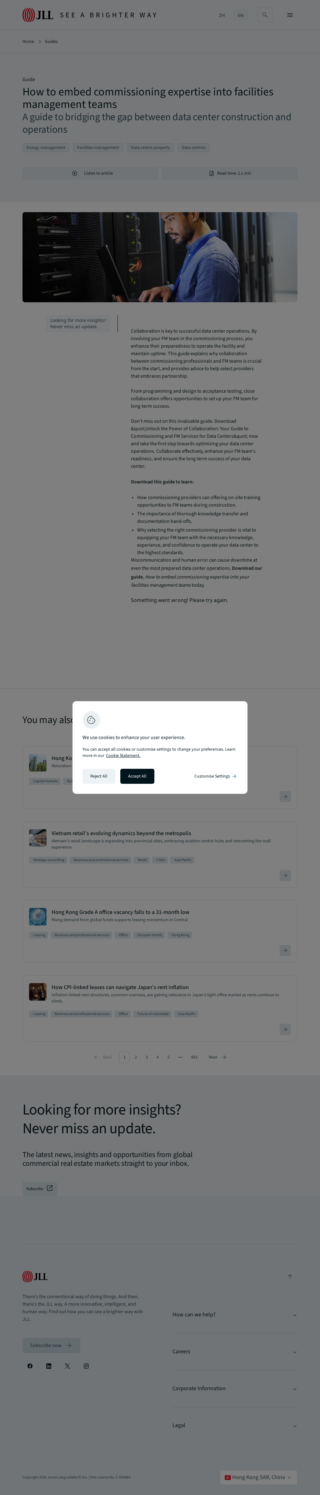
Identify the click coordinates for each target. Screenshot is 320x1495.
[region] (160, 747)
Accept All (137, 776)
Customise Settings (216, 776)
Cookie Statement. (123, 756)
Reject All (99, 776)
